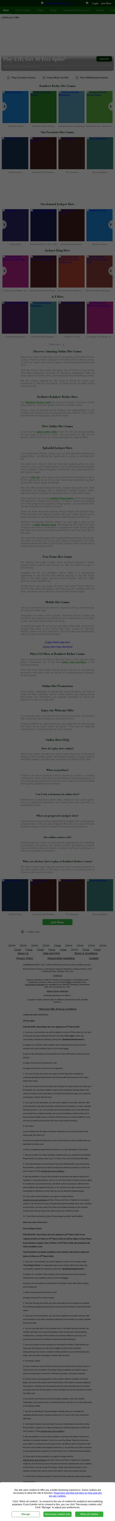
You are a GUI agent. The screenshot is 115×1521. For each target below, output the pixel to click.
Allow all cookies (89, 1514)
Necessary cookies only (57, 1514)
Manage (25, 1514)
